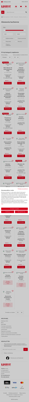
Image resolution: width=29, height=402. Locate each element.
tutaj (2, 204)
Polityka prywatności (23, 189)
